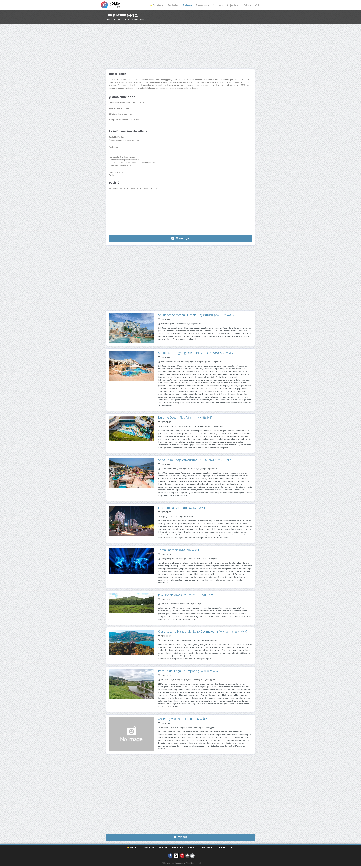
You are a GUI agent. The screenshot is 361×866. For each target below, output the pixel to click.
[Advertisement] (180, 46)
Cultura (247, 5)
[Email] (192, 856)
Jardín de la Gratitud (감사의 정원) (181, 508)
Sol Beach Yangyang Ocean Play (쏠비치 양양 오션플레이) (197, 353)
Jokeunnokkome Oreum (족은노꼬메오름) (186, 595)
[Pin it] (182, 856)
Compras (218, 5)
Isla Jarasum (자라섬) (136, 20)
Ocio (257, 5)
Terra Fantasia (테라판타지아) (178, 550)
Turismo (187, 5)
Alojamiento (233, 5)
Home (109, 20)
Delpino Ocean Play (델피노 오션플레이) (185, 418)
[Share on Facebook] (170, 856)
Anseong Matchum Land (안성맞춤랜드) (185, 719)
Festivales (173, 5)
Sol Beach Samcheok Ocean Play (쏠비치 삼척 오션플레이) (197, 315)
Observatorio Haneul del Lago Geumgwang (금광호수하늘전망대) (202, 631)
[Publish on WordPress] (187, 856)
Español (157, 5)
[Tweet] (176, 856)
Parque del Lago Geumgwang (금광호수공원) (188, 671)
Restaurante (202, 5)
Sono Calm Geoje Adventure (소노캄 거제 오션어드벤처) (196, 460)
